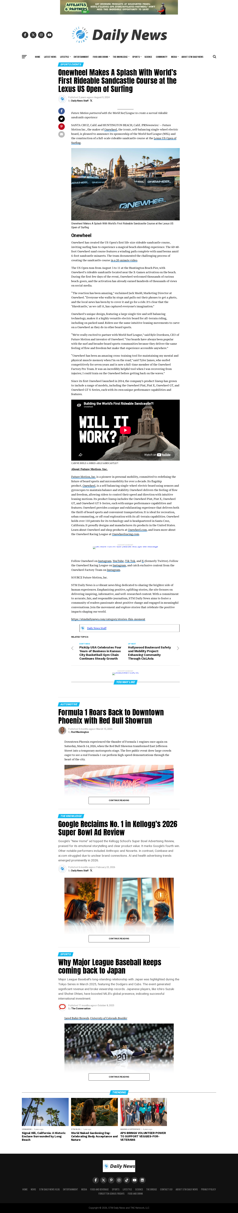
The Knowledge (120, 56)
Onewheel (110, 129)
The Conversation (81, 1008)
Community (161, 56)
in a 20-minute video (124, 260)
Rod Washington (80, 732)
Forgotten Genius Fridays (111, 1193)
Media (174, 56)
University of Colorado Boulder (108, 1018)
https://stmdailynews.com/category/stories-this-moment (108, 619)
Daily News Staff (80, 100)
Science (148, 56)
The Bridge (151, 1189)
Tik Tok (130, 561)
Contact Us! (166, 1189)
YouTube (118, 561)
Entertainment (81, 56)
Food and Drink (100, 56)
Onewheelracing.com (125, 534)
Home (37, 56)
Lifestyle (64, 56)
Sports (136, 56)
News (33, 1189)
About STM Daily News (192, 56)
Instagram (104, 561)
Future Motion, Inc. (83, 477)
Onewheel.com (137, 530)
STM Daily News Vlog (49, 1189)
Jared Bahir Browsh (76, 1018)
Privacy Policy (208, 1189)
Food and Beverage (99, 1189)
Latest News (50, 56)
